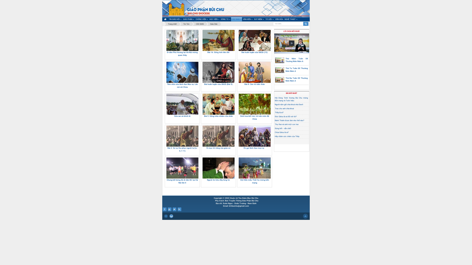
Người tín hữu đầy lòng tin (218, 180)
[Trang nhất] (165, 19)
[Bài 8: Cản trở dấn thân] (254, 72)
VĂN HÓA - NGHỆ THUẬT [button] (285, 19)
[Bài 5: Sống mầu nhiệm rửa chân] (218, 104)
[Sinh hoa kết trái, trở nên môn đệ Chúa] (254, 104)
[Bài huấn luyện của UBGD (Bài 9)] (218, 72)
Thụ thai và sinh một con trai (286, 124)
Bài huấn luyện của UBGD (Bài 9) (218, 84)
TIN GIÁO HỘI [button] (174, 19)
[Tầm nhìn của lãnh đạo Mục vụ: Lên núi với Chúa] (182, 72)
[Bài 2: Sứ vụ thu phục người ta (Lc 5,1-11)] (182, 136)
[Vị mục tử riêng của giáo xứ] (218, 136)
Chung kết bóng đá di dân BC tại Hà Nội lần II (182, 181)
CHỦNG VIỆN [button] (201, 19)
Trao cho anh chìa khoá (284, 108)
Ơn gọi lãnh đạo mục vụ (254, 148)
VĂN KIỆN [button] (247, 19)
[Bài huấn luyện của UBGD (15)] (254, 40)
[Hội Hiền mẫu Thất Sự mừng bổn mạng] (254, 168)
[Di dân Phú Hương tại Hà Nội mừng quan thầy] (182, 40)
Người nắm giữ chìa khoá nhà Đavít (289, 104)
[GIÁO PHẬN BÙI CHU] (194, 9)
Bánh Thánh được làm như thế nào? (289, 120)
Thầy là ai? (279, 112)
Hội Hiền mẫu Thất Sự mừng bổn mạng (254, 181)
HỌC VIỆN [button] (213, 19)
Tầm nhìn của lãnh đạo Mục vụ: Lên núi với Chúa (182, 85)
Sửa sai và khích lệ (182, 116)
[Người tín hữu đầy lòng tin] (218, 168)
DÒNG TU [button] (225, 19)
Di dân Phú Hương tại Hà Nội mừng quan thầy (182, 53)
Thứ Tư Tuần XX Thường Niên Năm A (297, 69)
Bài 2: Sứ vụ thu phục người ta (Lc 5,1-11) (182, 149)
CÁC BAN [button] (236, 19)
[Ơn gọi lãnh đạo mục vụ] (254, 136)
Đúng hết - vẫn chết (283, 128)
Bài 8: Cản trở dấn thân (254, 84)
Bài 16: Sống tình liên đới (218, 52)
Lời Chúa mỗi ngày (291, 31)
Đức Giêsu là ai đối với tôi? (286, 116)
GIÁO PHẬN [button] (188, 19)
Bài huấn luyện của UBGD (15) (255, 52)
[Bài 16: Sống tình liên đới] (218, 40)
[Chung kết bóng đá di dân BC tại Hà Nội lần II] (182, 168)
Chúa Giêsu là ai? (282, 132)
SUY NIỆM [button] (258, 19)
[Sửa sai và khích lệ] (182, 104)
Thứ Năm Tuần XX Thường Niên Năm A (297, 60)
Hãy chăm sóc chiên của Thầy (287, 136)
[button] (291, 43)
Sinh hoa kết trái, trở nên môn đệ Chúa (254, 117)
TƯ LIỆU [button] (268, 19)
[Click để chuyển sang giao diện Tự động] (166, 216)
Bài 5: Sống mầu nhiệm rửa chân (218, 116)
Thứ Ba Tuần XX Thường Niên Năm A (297, 79)
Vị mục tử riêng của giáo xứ (218, 148)
